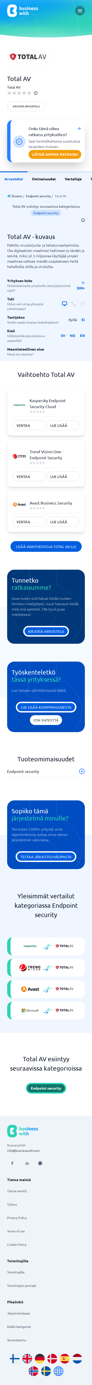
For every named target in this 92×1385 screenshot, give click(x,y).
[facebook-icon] (12, 1163)
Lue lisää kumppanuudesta (46, 707)
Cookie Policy (16, 1244)
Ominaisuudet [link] (44, 178)
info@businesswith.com (23, 1150)
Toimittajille (16, 1272)
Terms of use (16, 1231)
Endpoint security (38, 196)
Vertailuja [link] (73, 178)
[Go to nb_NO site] (33, 1371)
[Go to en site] (58, 1371)
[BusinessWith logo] (22, 10)
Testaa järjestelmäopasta (46, 856)
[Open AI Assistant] (40, 1163)
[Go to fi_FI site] (15, 1359)
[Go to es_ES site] (65, 1359)
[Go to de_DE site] (40, 1359)
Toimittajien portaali (21, 1285)
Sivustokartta (16, 1340)
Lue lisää (58, 425)
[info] (36, 93)
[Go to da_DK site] (52, 1359)
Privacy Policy (17, 1218)
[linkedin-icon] (27, 1163)
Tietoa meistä (17, 1191)
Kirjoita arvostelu (26, 106)
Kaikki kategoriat (19, 1327)
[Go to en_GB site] (27, 1359)
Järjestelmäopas (18, 1313)
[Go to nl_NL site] (77, 1359)
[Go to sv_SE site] (46, 1371)
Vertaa (23, 425)
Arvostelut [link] (13, 178)
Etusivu (17, 196)
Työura (12, 1204)
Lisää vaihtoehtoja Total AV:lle (46, 546)
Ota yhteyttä (46, 720)
